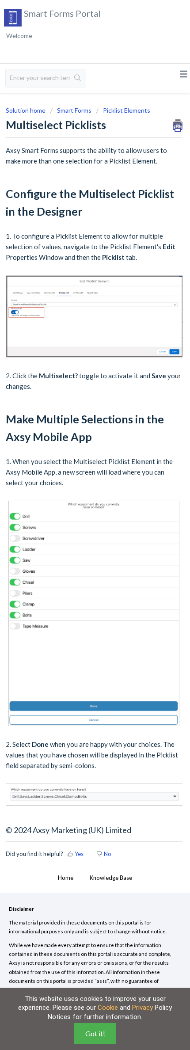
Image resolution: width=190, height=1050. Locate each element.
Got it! (95, 1033)
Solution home (26, 110)
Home (65, 877)
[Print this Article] (177, 124)
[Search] (78, 78)
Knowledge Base (111, 877)
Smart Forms (74, 110)
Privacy (142, 1008)
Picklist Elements (126, 110)
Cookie (108, 1008)
